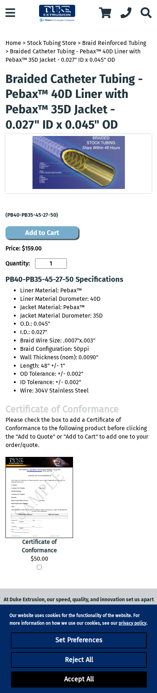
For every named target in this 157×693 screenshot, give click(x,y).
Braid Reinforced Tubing (114, 42)
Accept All (79, 679)
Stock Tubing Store (51, 42)
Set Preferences (78, 640)
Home (13, 42)
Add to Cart (42, 233)
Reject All (79, 660)
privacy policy (132, 623)
